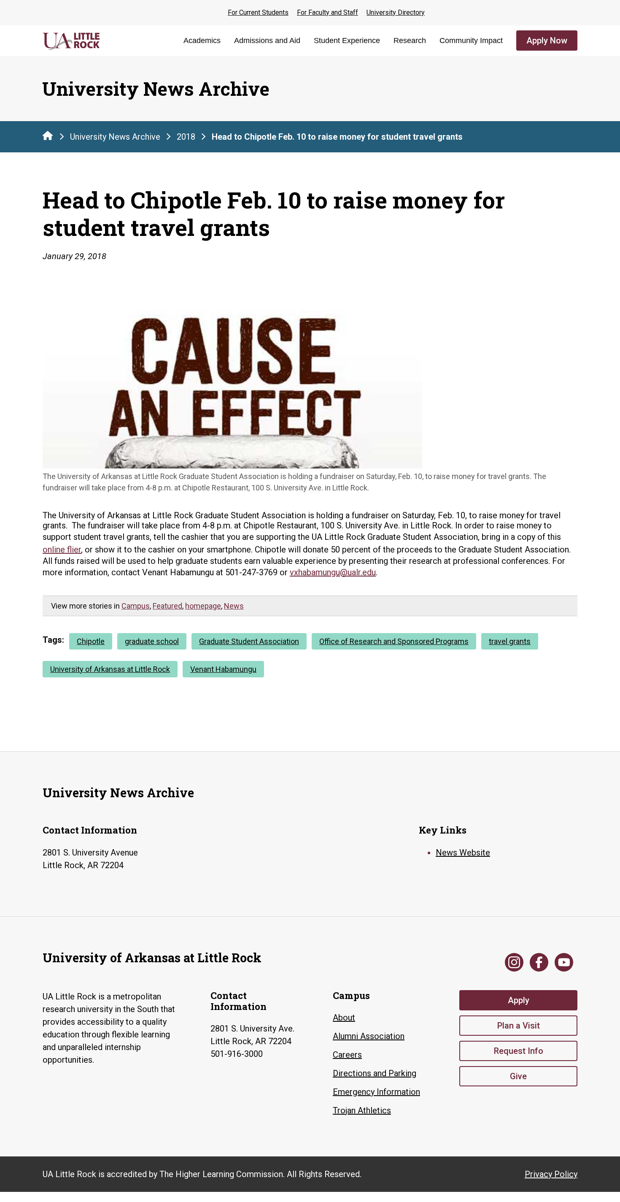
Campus (135, 605)
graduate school (152, 641)
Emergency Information (376, 1092)
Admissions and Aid (267, 40)
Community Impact (471, 40)
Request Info (518, 1051)
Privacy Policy (551, 1174)
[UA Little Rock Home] (48, 135)
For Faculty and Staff (327, 12)
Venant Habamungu (223, 669)
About (344, 1017)
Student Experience (347, 40)
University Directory (396, 12)
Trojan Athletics (362, 1110)
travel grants (510, 641)
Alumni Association (368, 1036)
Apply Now (546, 40)
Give (518, 1076)
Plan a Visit (518, 1026)
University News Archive (115, 137)
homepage (203, 605)
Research (410, 40)
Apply (518, 1000)
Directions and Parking (374, 1073)
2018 (186, 137)
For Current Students (258, 12)
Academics (202, 40)
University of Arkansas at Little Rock (110, 669)
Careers (347, 1055)
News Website (463, 852)
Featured (167, 605)
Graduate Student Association (249, 641)
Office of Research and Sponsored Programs (394, 641)
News (234, 605)
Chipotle (91, 641)
